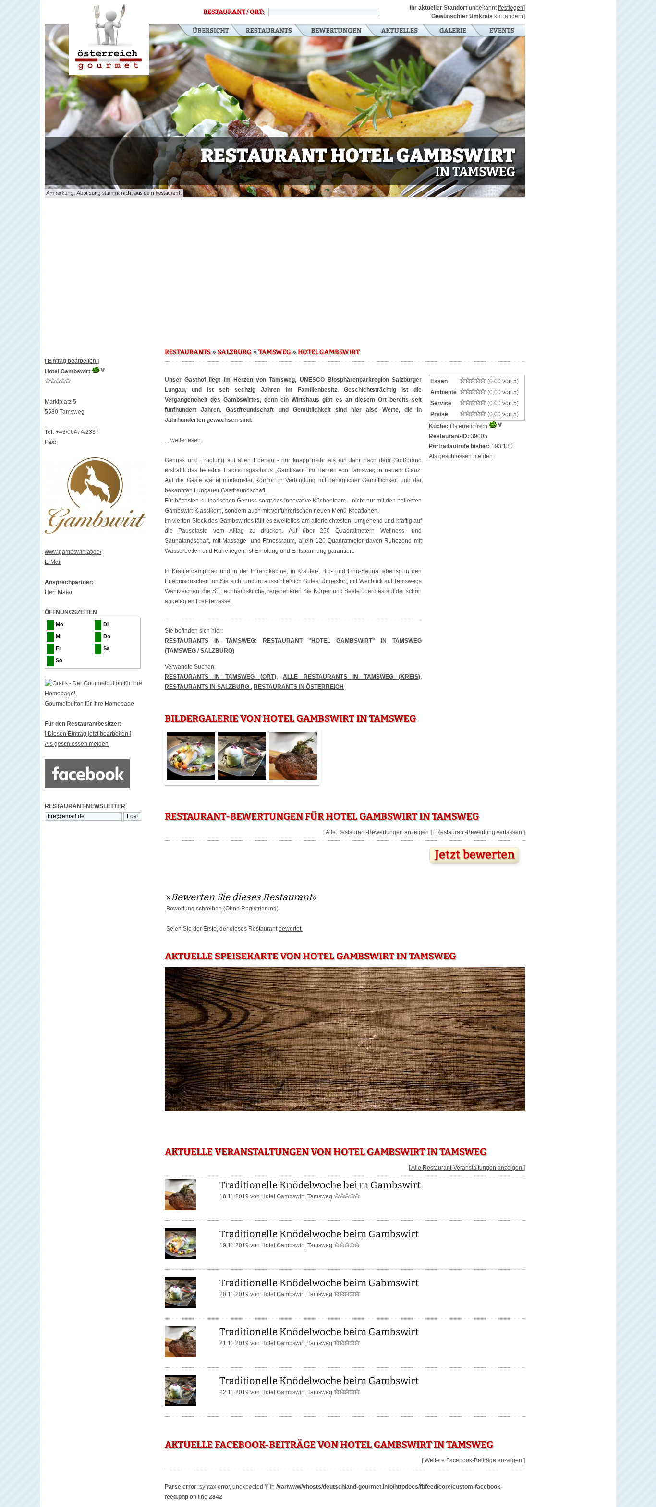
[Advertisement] (285, 269)
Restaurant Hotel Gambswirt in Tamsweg (109, 37)
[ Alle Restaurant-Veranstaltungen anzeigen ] (467, 1167)
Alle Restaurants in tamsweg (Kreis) (351, 676)
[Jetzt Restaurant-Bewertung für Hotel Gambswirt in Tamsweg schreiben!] (475, 866)
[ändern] (514, 16)
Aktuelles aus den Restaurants (400, 31)
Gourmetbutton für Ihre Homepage (89, 703)
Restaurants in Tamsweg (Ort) (220, 676)
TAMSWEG (274, 352)
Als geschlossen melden (77, 744)
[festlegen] (511, 7)
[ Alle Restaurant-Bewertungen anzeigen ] (377, 832)
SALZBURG (235, 352)
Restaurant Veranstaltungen (501, 31)
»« (241, 897)
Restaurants (269, 31)
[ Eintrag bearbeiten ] (72, 361)
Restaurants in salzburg (208, 686)
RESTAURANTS (188, 352)
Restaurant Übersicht (205, 31)
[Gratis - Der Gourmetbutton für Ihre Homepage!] (105, 693)
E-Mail (53, 562)
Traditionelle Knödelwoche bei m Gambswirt (320, 1185)
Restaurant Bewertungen (337, 31)
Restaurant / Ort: (233, 12)
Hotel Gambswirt (282, 1196)
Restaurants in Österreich (299, 686)
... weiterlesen (183, 440)
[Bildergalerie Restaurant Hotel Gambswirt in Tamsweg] (191, 778)
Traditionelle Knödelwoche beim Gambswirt (319, 1234)
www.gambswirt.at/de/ (73, 552)
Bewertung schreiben (194, 908)
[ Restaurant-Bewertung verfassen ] (479, 832)
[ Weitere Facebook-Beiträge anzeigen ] (473, 1460)
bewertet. (291, 928)
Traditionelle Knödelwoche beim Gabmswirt (319, 1283)
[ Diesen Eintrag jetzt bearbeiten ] (88, 733)
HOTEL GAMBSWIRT (329, 352)
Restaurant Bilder (453, 31)
